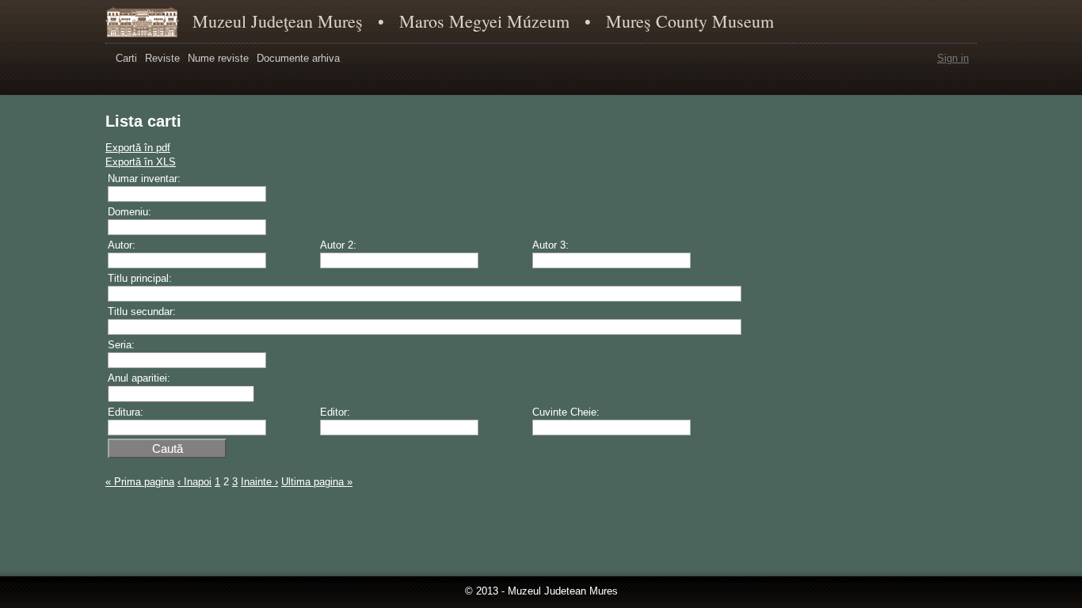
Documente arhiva (298, 58)
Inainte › (259, 482)
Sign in (953, 58)
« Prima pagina (139, 482)
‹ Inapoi (194, 482)
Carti (126, 58)
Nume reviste (218, 58)
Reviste (162, 58)
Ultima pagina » (316, 482)
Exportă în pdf (137, 148)
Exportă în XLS (140, 162)
